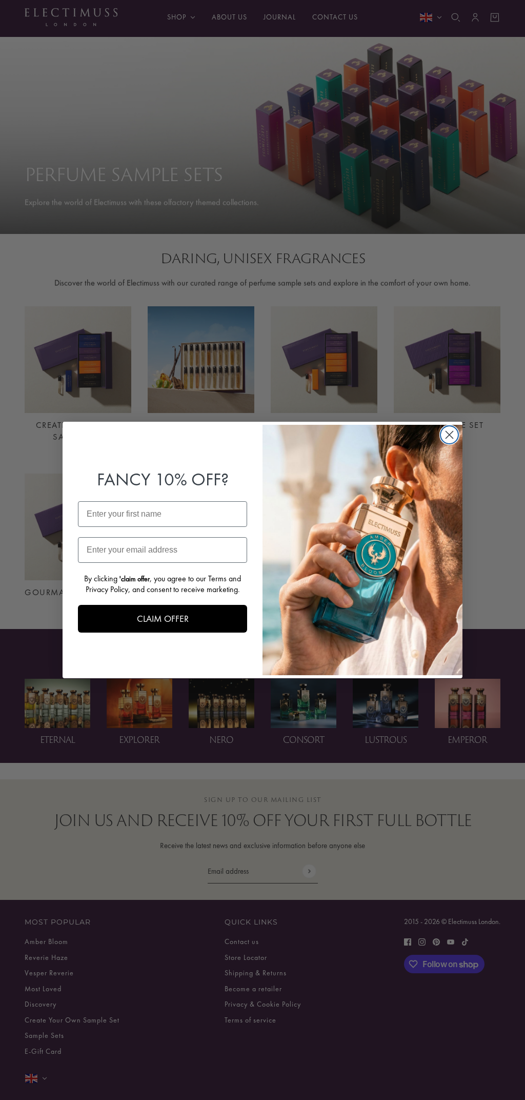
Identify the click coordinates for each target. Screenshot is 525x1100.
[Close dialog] (449, 435)
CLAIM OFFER (163, 618)
